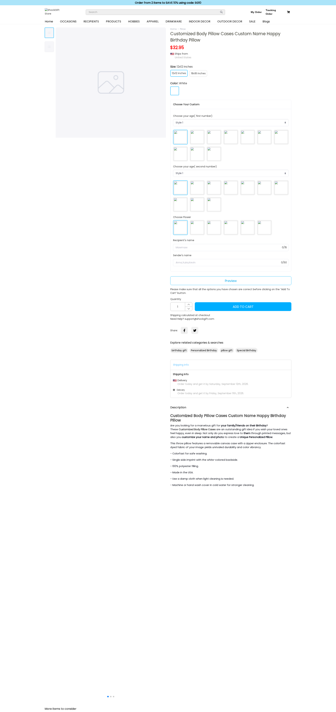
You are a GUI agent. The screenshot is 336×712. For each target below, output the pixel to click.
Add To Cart (243, 307)
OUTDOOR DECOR (229, 21)
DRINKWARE (174, 21)
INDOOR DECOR (199, 21)
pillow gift (227, 350)
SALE (252, 21)
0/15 (284, 247)
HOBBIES (134, 21)
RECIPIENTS (91, 21)
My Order (256, 12)
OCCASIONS (68, 21)
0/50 (284, 262)
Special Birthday (246, 350)
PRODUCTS (113, 21)
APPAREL (153, 21)
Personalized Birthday (204, 350)
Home (49, 21)
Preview (231, 281)
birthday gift (179, 350)
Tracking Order (271, 12)
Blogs (266, 21)
